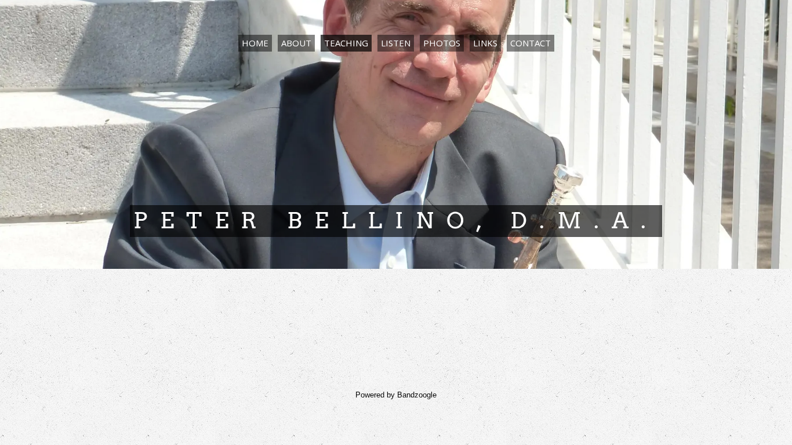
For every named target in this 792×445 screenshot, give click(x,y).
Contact (530, 43)
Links (485, 43)
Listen (395, 43)
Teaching (346, 43)
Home (255, 43)
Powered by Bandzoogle (396, 395)
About (296, 43)
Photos (441, 43)
